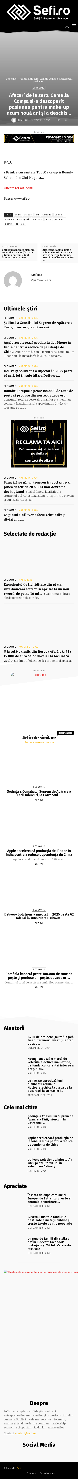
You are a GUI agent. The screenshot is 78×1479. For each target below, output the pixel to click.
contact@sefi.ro (25, 1433)
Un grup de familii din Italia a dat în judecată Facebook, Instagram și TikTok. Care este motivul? (49, 1244)
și (17, 224)
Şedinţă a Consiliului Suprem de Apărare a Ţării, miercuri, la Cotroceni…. (39, 793)
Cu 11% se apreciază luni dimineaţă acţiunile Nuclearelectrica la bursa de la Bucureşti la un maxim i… (50, 1086)
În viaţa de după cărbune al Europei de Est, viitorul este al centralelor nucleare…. (49, 1198)
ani (37, 215)
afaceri (28, 215)
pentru (9, 224)
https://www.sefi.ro (40, 280)
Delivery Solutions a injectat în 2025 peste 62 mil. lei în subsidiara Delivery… (39, 916)
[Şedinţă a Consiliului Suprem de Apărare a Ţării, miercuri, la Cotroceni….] (39, 767)
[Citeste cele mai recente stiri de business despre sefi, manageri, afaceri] (38, 12)
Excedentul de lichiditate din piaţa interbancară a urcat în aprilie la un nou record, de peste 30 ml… (36, 589)
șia (23, 224)
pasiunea (60, 219)
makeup (37, 219)
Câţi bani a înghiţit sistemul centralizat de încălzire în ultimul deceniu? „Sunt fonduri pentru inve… (18, 254)
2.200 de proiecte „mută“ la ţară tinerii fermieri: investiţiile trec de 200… (51, 1040)
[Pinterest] (49, 150)
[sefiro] (14, 120)
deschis (9, 219)
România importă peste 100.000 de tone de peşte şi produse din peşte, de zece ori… (39, 976)
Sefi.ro (20, 1468)
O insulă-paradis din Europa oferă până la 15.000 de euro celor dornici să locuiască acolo (37, 656)
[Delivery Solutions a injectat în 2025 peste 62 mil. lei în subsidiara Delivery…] (39, 890)
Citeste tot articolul (18, 188)
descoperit (23, 219)
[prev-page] (34, 996)
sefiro (24, 120)
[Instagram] (38, 1452)
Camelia (46, 215)
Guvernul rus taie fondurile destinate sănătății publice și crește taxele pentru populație (50, 1220)
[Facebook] (32, 150)
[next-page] (42, 996)
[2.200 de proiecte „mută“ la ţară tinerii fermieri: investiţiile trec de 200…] (14, 1043)
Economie (11, 78)
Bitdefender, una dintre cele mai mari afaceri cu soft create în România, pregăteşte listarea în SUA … (58, 255)
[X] (40, 150)
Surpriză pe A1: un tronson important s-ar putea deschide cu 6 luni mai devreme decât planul (37, 486)
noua (48, 219)
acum (18, 215)
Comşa (58, 215)
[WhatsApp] (58, 150)
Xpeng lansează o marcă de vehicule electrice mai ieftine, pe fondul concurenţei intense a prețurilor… (51, 1064)
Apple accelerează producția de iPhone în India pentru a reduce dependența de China (37, 347)
